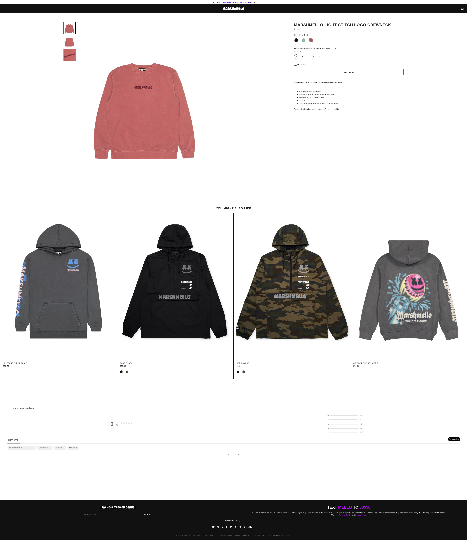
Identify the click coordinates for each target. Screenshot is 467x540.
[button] (344, 415)
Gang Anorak (127, 363)
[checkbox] (73, 448)
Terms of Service (345, 515)
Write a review (454, 439)
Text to (348, 507)
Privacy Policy (360, 515)
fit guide (336, 109)
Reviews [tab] (14, 439)
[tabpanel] (233, 463)
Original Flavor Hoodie (365, 363)
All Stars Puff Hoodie (15, 363)
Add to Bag (349, 72)
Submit (147, 515)
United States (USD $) (232, 521)
